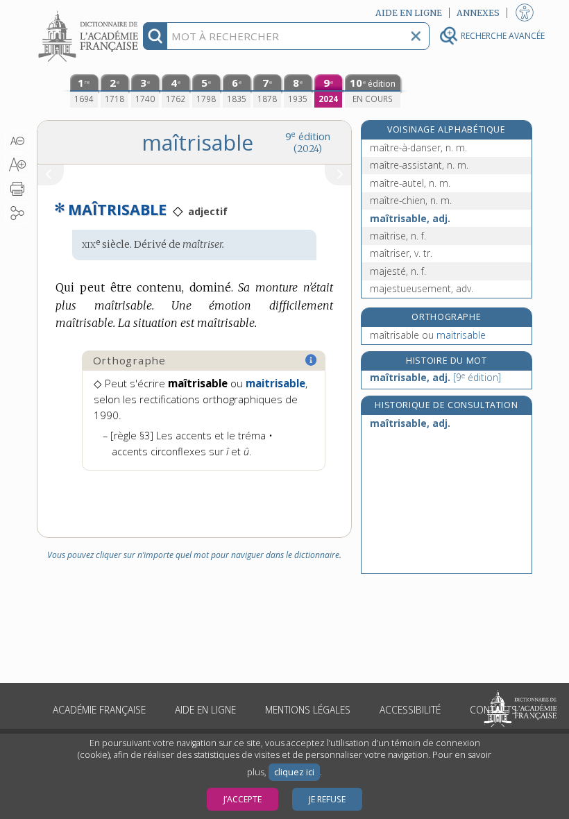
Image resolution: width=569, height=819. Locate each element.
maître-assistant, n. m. (419, 164)
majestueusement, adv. (421, 288)
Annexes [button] (478, 13)
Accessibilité (410, 709)
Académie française (99, 709)
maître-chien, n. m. (411, 200)
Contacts (493, 709)
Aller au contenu (90, 12)
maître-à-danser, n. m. (418, 147)
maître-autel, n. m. (410, 182)
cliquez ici (294, 772)
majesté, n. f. (398, 271)
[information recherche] (155, 36)
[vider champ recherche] (416, 36)
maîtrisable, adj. (410, 218)
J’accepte (242, 799)
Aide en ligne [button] (408, 13)
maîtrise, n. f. (398, 235)
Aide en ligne (205, 709)
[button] (17, 141)
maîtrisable (428, 334)
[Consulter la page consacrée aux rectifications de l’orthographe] (311, 360)
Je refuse (327, 799)
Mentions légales (307, 709)
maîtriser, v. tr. (401, 253)
